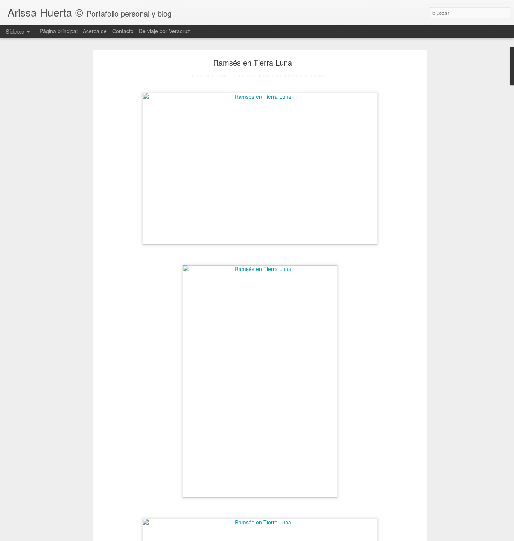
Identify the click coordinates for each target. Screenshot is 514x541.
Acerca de (95, 31)
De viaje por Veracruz (164, 31)
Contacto (123, 31)
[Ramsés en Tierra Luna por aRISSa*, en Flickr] (260, 96)
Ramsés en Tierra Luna (252, 62)
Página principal (59, 31)
